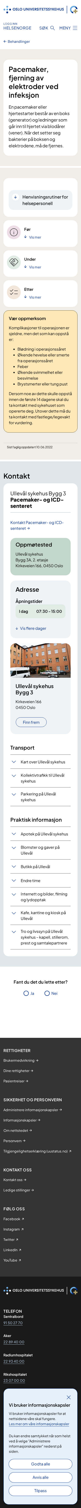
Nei (54, 993)
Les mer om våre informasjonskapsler (39, 1424)
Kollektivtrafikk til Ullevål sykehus (42, 778)
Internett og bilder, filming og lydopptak (44, 896)
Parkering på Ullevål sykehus (38, 796)
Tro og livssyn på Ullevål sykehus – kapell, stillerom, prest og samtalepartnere (45, 937)
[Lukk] (68, 1397)
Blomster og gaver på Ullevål (40, 850)
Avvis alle (41, 1477)
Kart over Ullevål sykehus (43, 761)
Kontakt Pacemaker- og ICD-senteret (37, 525)
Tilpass (40, 1490)
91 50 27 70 (13, 1322)
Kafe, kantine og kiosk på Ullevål (43, 915)
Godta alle (40, 1463)
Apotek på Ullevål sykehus (44, 833)
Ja (32, 993)
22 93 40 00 (13, 1361)
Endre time (30, 880)
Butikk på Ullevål (35, 866)
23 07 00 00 (14, 1380)
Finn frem (31, 722)
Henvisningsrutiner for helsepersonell (45, 200)
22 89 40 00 (13, 1342)
